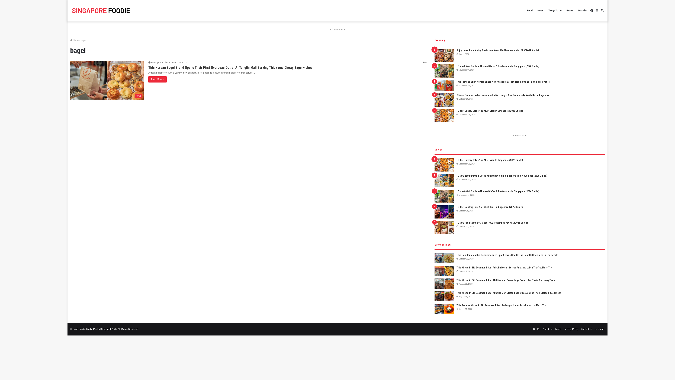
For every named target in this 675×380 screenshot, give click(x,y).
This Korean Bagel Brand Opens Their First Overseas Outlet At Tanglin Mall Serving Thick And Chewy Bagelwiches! (230, 67)
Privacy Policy (571, 329)
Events (570, 10)
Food (530, 10)
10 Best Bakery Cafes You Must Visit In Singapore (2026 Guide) (490, 110)
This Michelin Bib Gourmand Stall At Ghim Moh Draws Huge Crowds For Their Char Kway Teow (506, 280)
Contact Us (586, 329)
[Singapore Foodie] (101, 11)
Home (75, 40)
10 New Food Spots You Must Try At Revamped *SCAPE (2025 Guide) (492, 222)
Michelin (582, 10)
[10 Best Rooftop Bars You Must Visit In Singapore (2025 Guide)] (444, 211)
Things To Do (555, 10)
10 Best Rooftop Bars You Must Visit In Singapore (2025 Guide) (490, 207)
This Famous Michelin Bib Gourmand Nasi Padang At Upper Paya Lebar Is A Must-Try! (501, 305)
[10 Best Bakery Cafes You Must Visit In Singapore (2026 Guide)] (444, 115)
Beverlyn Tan (157, 62)
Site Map (599, 329)
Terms (558, 329)
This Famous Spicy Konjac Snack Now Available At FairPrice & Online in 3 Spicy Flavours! (503, 81)
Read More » (157, 79)
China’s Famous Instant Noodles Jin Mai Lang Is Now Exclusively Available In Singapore (503, 95)
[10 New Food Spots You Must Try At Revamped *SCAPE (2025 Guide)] (444, 227)
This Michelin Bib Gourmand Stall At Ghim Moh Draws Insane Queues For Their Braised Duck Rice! (509, 293)
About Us (547, 329)
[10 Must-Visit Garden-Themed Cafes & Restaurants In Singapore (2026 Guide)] (444, 71)
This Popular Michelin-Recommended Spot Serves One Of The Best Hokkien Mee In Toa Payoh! (507, 255)
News (540, 10)
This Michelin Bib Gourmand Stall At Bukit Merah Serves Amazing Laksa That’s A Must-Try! (504, 267)
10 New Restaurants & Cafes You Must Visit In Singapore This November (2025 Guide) (502, 175)
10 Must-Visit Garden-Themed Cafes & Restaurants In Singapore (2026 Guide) (498, 66)
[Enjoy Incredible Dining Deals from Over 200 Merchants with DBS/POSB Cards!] (444, 55)
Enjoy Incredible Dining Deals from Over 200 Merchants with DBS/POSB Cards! (498, 50)
